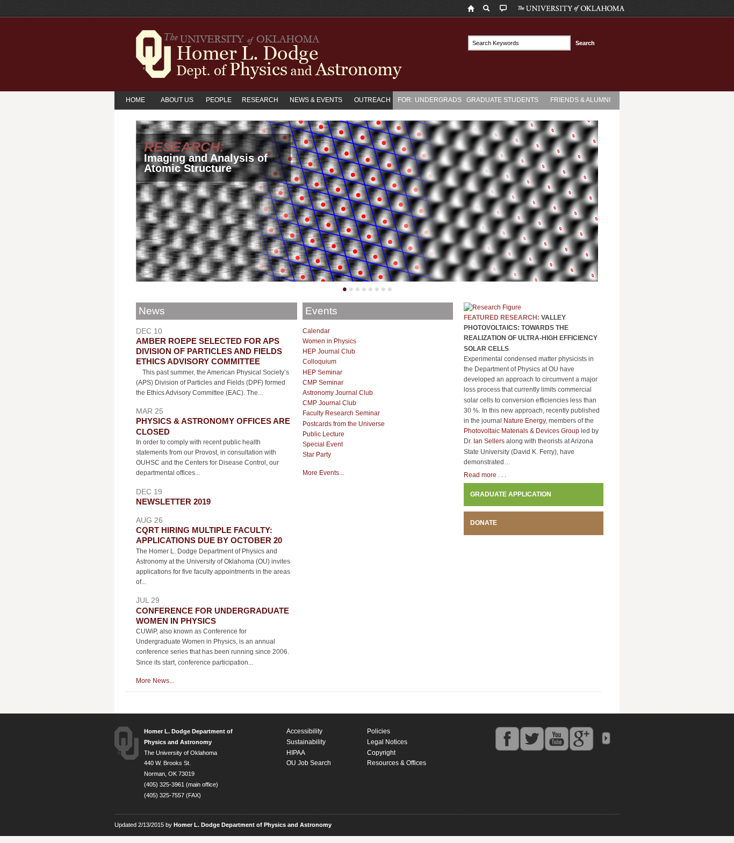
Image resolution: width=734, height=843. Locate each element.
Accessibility (304, 731)
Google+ (581, 738)
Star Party (317, 454)
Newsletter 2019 (173, 502)
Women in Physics (329, 341)
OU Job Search (308, 763)
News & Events (316, 100)
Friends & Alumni (580, 100)
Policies (378, 731)
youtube (556, 738)
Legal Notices (387, 742)
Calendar (316, 331)
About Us (177, 100)
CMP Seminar (323, 382)
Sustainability (306, 742)
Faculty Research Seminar (341, 413)
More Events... (323, 473)
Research (260, 100)
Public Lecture (323, 434)
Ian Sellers (489, 441)
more (606, 738)
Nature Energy (524, 420)
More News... (155, 681)
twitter (532, 738)
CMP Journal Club (329, 403)
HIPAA (295, 752)
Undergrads (438, 100)
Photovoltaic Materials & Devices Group (521, 431)
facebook (507, 738)
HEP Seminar (322, 372)
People (219, 100)
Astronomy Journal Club (338, 393)
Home (135, 100)
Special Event (323, 444)
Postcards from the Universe (344, 424)
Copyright (381, 752)
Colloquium (319, 361)
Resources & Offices (396, 763)
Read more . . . (485, 475)
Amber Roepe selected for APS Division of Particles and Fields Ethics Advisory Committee (209, 351)
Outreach (372, 100)
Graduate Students (502, 100)
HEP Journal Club (329, 351)
